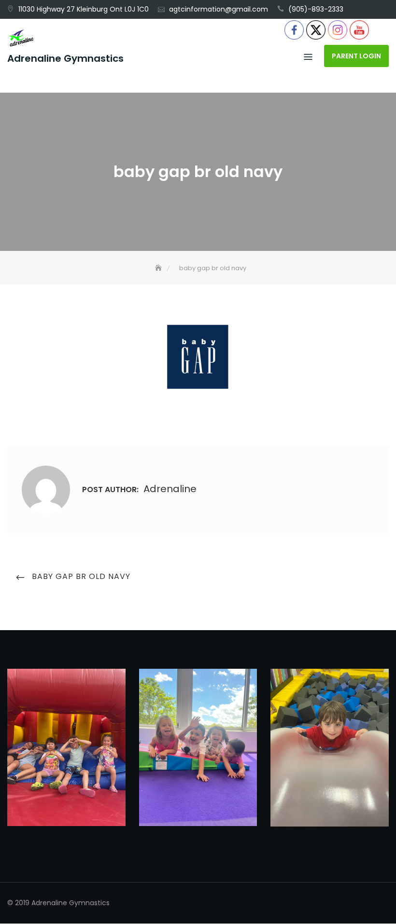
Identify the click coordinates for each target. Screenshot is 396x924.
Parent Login (356, 56)
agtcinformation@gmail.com (218, 9)
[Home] (159, 268)
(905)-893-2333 (315, 9)
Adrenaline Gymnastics (65, 58)
